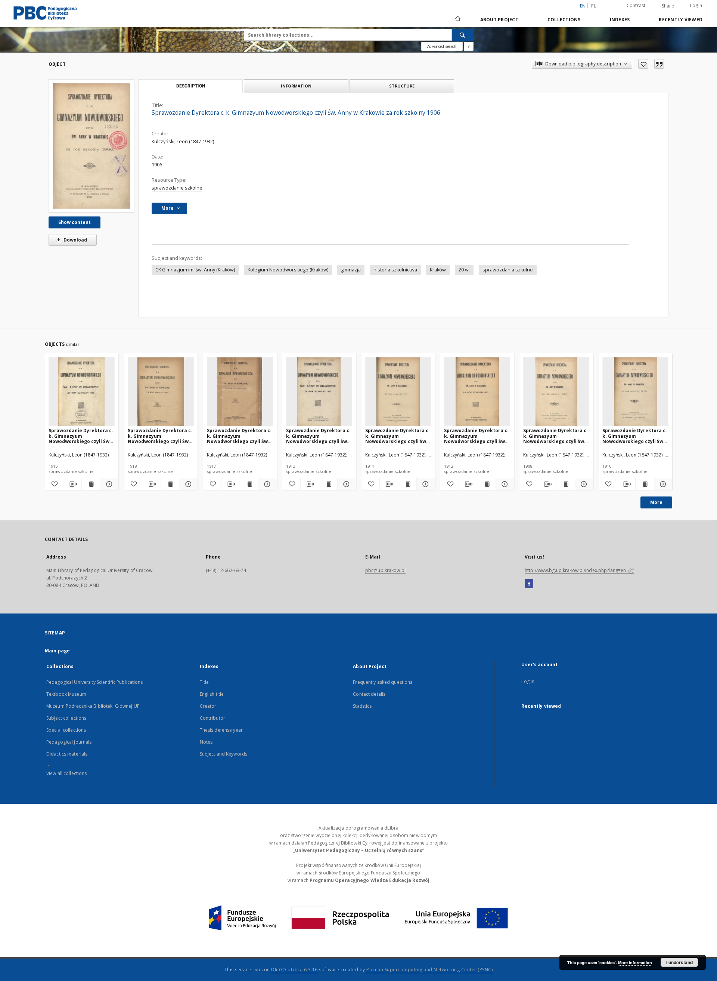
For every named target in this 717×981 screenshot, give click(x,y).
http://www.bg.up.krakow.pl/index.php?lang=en (576, 570)
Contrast (636, 5)
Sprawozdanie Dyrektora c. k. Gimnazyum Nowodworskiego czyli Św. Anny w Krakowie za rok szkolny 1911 (397, 435)
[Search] (463, 35)
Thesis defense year (221, 730)
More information (635, 962)
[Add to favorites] (643, 64)
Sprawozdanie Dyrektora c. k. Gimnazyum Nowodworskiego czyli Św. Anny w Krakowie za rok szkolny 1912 (476, 435)
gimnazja (351, 270)
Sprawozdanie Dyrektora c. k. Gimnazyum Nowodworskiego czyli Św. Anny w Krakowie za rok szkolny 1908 (555, 435)
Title (204, 682)
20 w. (464, 270)
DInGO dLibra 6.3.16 (294, 969)
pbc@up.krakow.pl (385, 570)
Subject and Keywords (223, 754)
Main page (57, 651)
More (656, 502)
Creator (208, 706)
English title (212, 694)
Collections (564, 19)
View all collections (66, 773)
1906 (157, 165)
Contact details (369, 694)
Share (668, 6)
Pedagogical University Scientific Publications (94, 682)
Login (696, 5)
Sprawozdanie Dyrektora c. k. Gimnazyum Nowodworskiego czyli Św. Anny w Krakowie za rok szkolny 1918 (160, 435)
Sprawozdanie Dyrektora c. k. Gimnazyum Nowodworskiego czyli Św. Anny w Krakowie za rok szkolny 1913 (318, 435)
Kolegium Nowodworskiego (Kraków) (288, 270)
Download (74, 240)
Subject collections (66, 718)
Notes (206, 742)
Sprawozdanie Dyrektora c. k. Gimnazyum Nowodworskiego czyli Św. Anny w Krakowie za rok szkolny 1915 (81, 435)
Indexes (620, 19)
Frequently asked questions (382, 682)
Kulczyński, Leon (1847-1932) (183, 141)
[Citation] (659, 64)
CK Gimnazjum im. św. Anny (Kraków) (195, 270)
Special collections (66, 730)
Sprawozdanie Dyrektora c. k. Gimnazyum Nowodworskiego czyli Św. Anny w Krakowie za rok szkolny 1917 (239, 435)
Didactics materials (66, 754)
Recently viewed (680, 19)
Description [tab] (190, 86)
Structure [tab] (402, 86)
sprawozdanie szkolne (177, 188)
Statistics (362, 706)
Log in (527, 681)
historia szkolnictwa (395, 270)
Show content (74, 222)
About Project (499, 19)
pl (593, 5)
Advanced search (441, 46)
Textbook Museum (66, 694)
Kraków (438, 270)
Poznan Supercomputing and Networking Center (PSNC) (429, 969)
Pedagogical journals (68, 742)
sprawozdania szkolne (507, 270)
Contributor (212, 718)
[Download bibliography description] (72, 484)
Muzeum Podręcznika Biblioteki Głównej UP (93, 706)
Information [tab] (296, 86)
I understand (679, 962)
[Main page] (457, 19)
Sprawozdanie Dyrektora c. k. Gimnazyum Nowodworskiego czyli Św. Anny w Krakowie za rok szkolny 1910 (634, 435)
